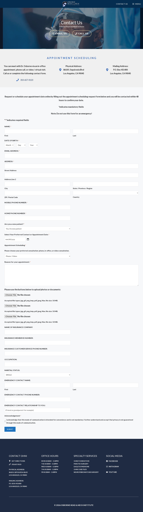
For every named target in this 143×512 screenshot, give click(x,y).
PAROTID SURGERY (81, 464)
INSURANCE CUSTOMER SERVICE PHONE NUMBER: (25, 349)
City (6, 188)
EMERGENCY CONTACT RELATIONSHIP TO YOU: (24, 405)
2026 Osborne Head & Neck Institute (74, 505)
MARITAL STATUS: (12, 370)
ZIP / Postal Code (11, 197)
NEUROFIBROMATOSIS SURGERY (86, 472)
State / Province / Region (82, 188)
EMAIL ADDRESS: (12, 151)
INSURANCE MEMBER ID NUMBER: (18, 338)
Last (74, 136)
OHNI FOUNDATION (81, 461)
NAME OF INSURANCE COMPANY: (18, 327)
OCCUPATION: (10, 359)
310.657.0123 (16, 464)
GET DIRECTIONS (18, 461)
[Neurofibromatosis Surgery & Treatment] (71, 4)
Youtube (113, 472)
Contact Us (122, 4)
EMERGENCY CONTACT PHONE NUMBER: (22, 395)
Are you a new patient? (14, 224)
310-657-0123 (26, 80)
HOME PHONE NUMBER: (15, 213)
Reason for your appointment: (17, 262)
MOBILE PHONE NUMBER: (15, 202)
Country (76, 197)
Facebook (113, 461)
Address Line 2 (10, 179)
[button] (136, 4)
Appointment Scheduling (15, 245)
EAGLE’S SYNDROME (81, 467)
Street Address (10, 170)
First (6, 136)
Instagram (114, 466)
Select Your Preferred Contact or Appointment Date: (26, 234)
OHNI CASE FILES (80, 469)
